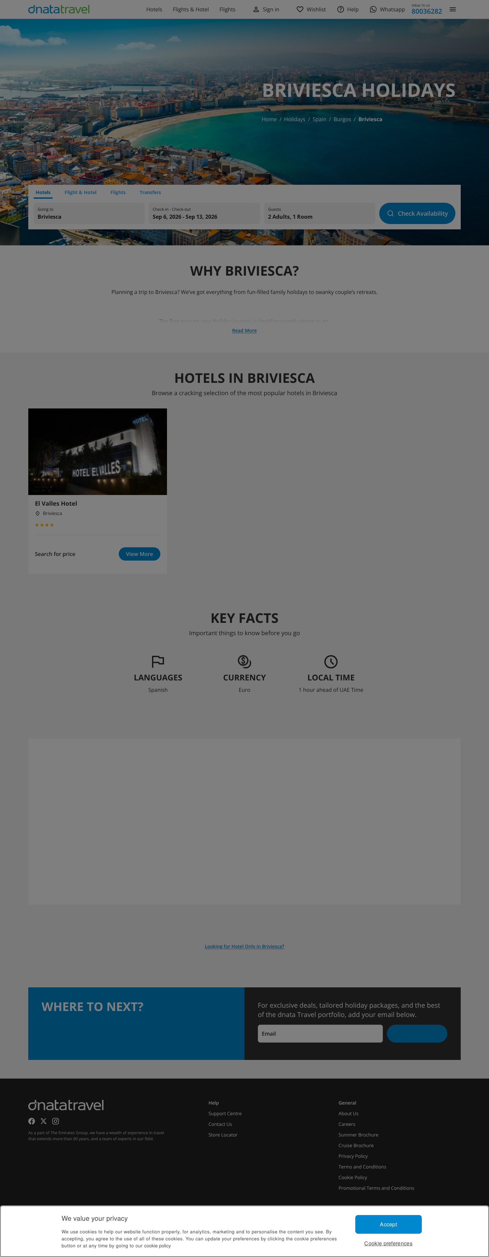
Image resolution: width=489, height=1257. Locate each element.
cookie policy (157, 1245)
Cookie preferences (388, 1243)
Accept (388, 1224)
